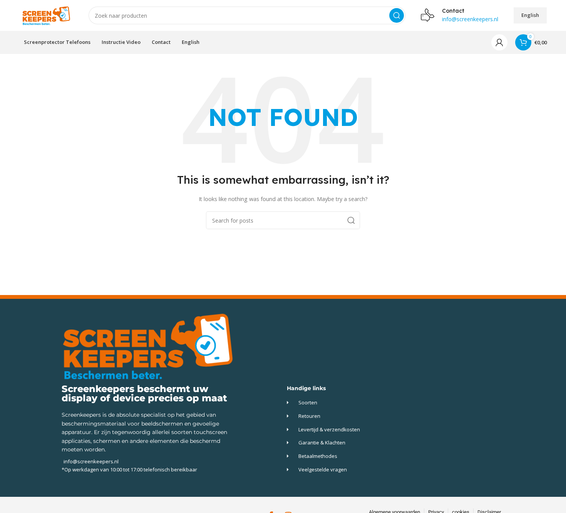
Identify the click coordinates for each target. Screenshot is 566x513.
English (530, 15)
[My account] (499, 42)
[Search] (396, 15)
